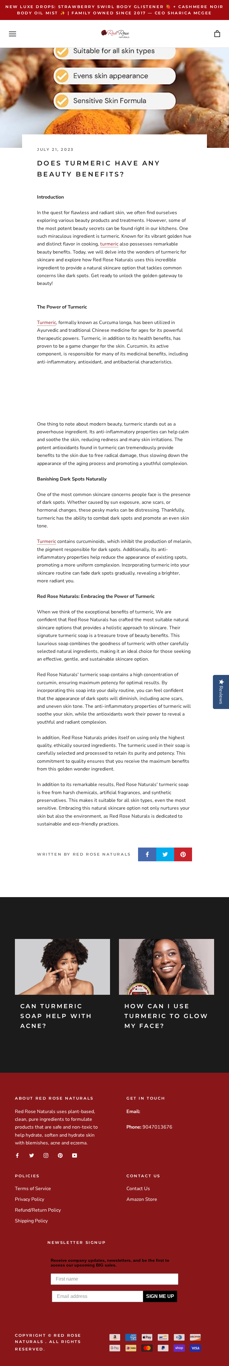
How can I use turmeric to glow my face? (166, 1016)
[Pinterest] (60, 1155)
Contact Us (138, 1188)
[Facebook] (17, 1155)
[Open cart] (217, 33)
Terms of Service (33, 1188)
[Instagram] (46, 1155)
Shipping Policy (31, 1221)
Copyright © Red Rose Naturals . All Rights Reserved (48, 1342)
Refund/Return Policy (38, 1210)
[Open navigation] (12, 33)
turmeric (109, 244)
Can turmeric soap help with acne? (56, 1016)
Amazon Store (141, 1199)
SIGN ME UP (160, 1296)
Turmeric (46, 322)
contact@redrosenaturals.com (173, 1111)
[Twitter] (31, 1155)
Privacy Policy (29, 1199)
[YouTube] (74, 1155)
